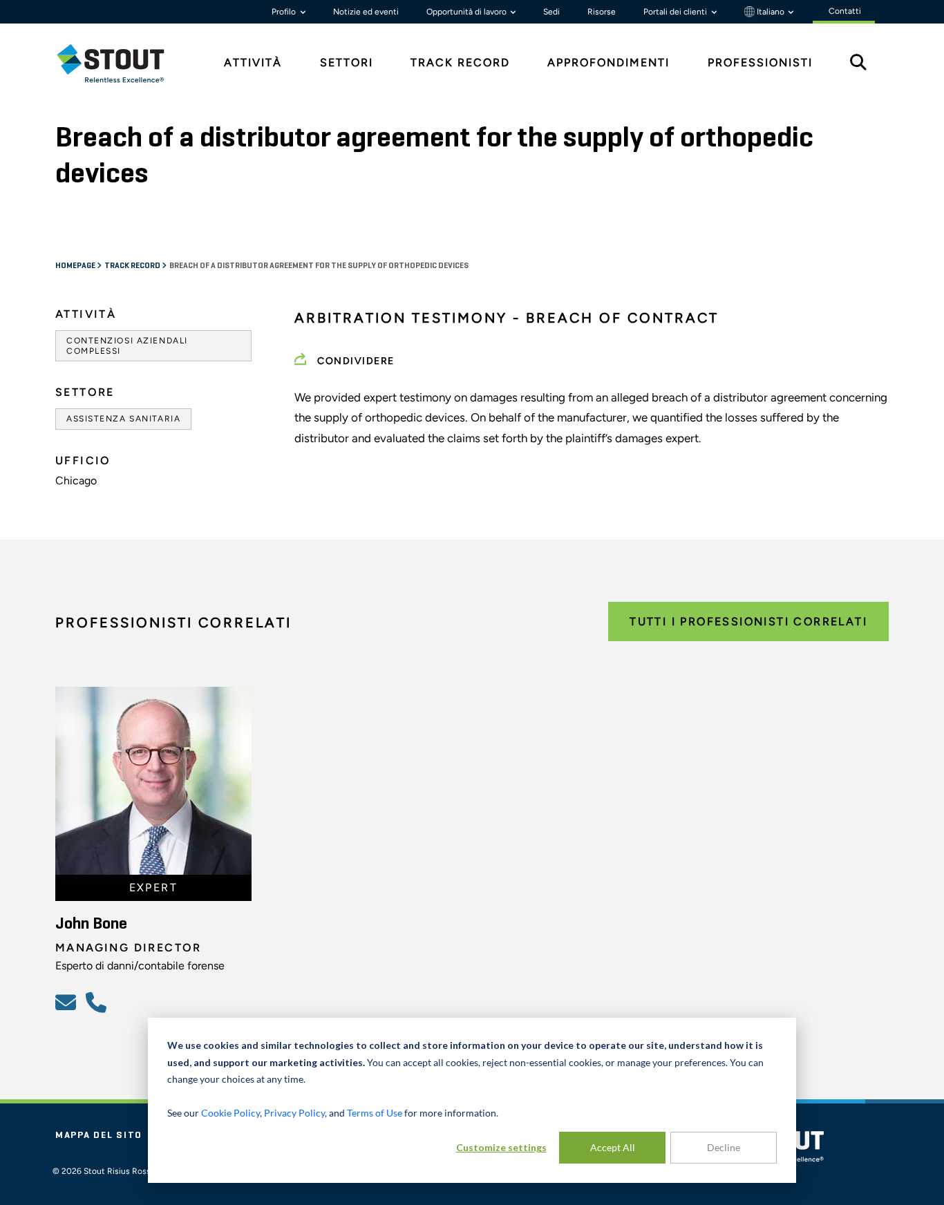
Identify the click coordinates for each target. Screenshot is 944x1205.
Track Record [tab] (460, 62)
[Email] (67, 1002)
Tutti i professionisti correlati (748, 621)
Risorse (601, 12)
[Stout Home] (121, 63)
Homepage (76, 266)
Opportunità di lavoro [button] (467, 12)
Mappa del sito (98, 1135)
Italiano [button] (770, 12)
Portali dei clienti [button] (676, 12)
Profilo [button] (285, 12)
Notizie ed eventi (366, 12)
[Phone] (98, 1002)
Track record (133, 266)
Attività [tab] (253, 62)
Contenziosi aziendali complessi (127, 345)
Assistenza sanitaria (123, 419)
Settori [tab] (346, 62)
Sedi (551, 12)
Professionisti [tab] (760, 62)
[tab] (121, 63)
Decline (723, 1147)
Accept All (612, 1147)
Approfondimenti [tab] (608, 62)
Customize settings (501, 1147)
